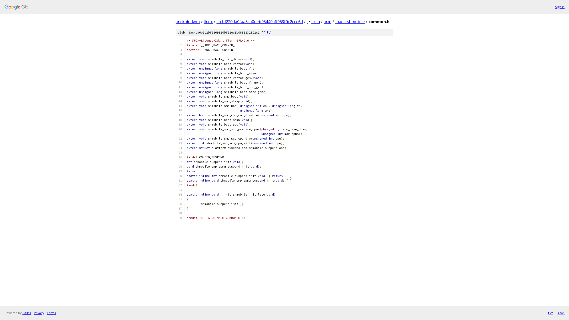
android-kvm (188, 21)
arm (327, 21)
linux (208, 21)
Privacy (39, 313)
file (266, 32)
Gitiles (26, 313)
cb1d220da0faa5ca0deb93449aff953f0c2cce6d (259, 21)
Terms (51, 313)
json (561, 313)
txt (550, 313)
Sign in (560, 7)
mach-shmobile (350, 21)
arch (315, 21)
